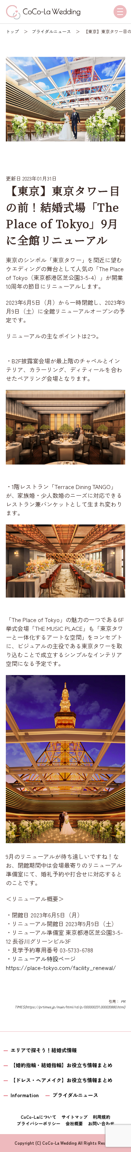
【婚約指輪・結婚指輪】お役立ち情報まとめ (61, 1065)
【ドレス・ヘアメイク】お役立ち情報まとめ (61, 1080)
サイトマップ (74, 1117)
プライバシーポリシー (38, 1123)
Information (25, 1095)
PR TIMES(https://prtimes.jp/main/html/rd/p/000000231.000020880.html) (70, 1003)
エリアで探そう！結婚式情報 (44, 1050)
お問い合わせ (101, 1123)
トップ (12, 31)
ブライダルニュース (51, 31)
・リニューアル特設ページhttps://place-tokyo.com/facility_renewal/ (61, 963)
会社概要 (74, 1123)
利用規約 (101, 1117)
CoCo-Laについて (38, 1117)
